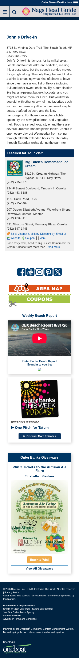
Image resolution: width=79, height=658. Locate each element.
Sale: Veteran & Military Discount (31, 233)
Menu (42, 238)
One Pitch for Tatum (31, 428)
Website (15, 238)
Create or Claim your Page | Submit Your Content (28, 609)
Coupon (30, 238)
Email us (61, 233)
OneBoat (25, 629)
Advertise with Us (12, 615)
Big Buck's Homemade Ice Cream (46, 164)
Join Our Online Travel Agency (19, 612)
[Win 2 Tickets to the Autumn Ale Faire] (39, 515)
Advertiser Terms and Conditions (20, 619)
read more (54, 246)
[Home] (49, 11)
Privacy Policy (11, 592)
